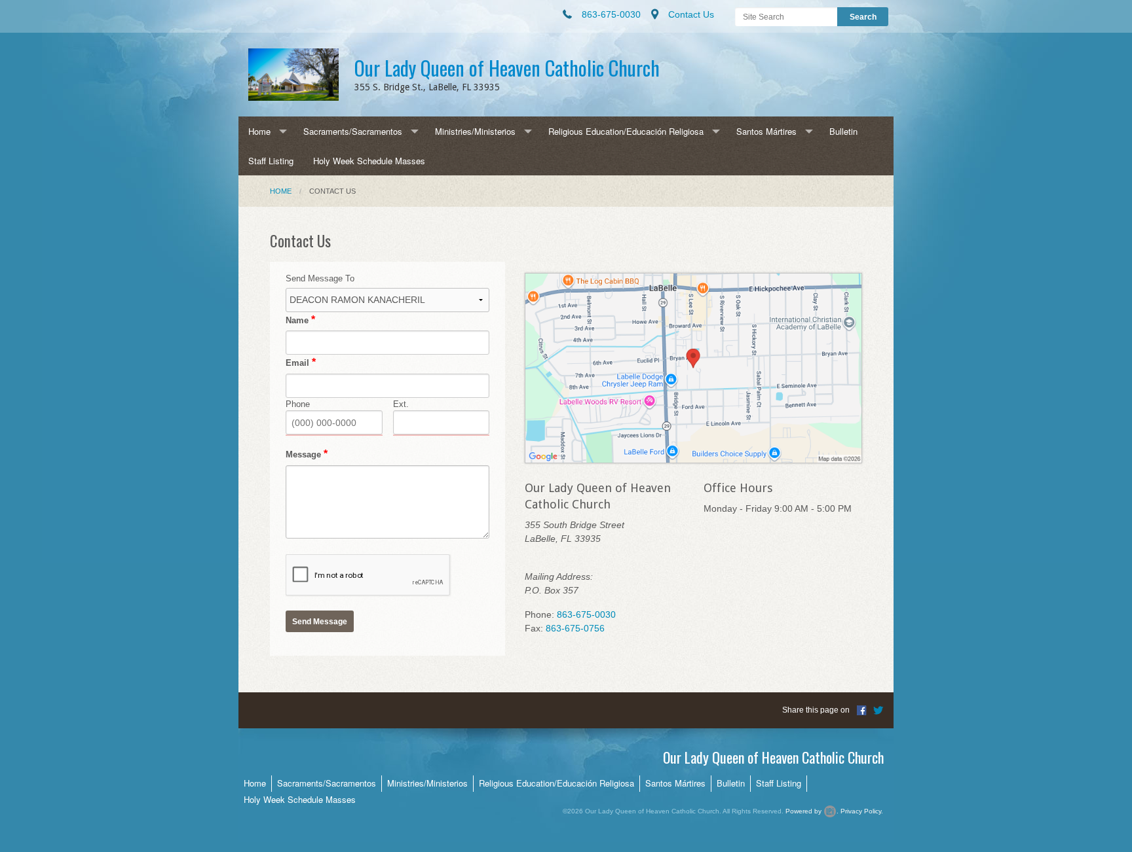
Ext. (401, 404)
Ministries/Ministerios (475, 131)
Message (303, 454)
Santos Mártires (766, 131)
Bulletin (843, 131)
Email (297, 363)
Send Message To (320, 278)
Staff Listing (270, 160)
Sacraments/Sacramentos (352, 131)
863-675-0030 (586, 614)
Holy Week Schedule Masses (369, 160)
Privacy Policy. (861, 811)
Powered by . (812, 811)
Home (259, 131)
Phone (298, 404)
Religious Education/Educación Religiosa (626, 131)
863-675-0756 (575, 628)
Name (297, 320)
